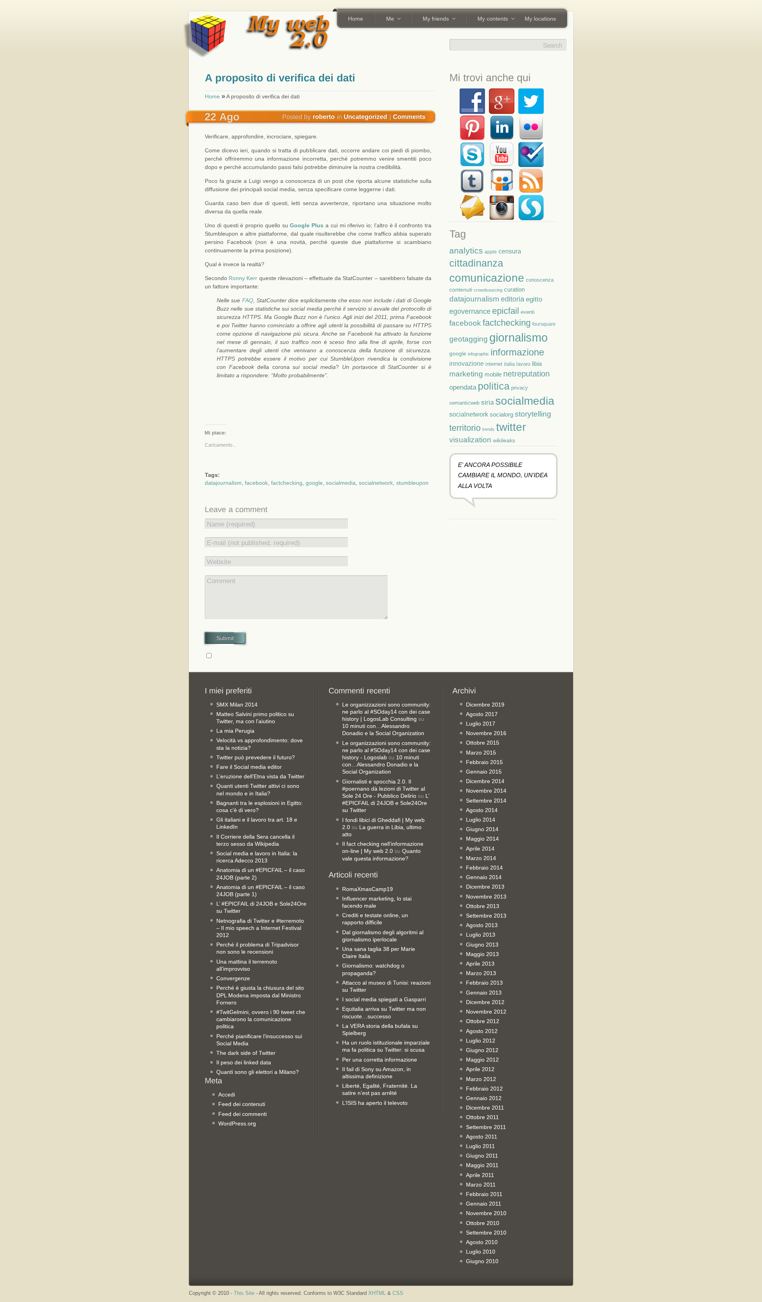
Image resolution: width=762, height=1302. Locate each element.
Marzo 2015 (481, 752)
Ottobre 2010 (482, 1223)
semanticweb (464, 403)
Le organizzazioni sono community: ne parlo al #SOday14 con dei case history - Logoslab (386, 750)
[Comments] (409, 116)
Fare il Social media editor (249, 767)
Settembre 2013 (486, 915)
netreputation (526, 373)
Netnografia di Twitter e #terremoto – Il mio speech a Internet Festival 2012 (260, 928)
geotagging (468, 339)
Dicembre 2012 (485, 1002)
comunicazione (486, 278)
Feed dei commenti (242, 1114)
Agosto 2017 (482, 714)
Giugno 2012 (482, 1050)
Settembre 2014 (486, 800)
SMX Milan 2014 (237, 704)
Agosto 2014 (482, 810)
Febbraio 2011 (484, 1194)
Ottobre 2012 (482, 1021)
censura (509, 251)
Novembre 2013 (486, 896)
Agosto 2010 (482, 1242)
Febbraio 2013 (484, 982)
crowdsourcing (488, 290)
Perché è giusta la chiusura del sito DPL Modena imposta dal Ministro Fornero (260, 995)
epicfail (505, 311)
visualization (470, 440)
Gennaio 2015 (484, 771)
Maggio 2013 (482, 954)
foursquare (544, 323)
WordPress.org (237, 1123)
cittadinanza (476, 263)
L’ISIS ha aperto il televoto (375, 1103)
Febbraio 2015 (484, 762)
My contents (490, 19)
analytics (466, 250)
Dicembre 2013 (485, 886)
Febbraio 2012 (484, 1088)
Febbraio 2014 (484, 867)
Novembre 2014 (486, 790)
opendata (462, 387)
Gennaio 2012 (484, 1098)
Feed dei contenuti (241, 1104)
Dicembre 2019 (485, 704)
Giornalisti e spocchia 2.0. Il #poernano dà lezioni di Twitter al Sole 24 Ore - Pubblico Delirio (383, 788)
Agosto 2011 (481, 1136)
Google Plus (306, 225)
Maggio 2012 (482, 1059)
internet (493, 364)
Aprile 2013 (480, 963)
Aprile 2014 (480, 848)
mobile (493, 374)
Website (219, 562)
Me (387, 19)
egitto (534, 299)
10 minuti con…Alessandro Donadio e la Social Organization (380, 764)
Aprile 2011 (480, 1175)
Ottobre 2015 (482, 742)
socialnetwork (376, 483)
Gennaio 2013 (484, 992)
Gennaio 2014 (484, 877)
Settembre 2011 (486, 1127)
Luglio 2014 (480, 819)
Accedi (226, 1094)
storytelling (533, 414)
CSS (398, 1293)
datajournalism (223, 483)
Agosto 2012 (482, 1031)
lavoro (523, 364)
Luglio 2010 (480, 1251)
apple (491, 251)
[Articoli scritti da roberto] (324, 116)
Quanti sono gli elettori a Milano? (257, 1072)
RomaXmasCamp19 (367, 889)
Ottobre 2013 (482, 906)
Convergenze (233, 978)
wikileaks (504, 440)
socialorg (501, 414)
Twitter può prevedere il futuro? (255, 757)
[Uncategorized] (365, 116)
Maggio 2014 (482, 838)
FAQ (247, 300)
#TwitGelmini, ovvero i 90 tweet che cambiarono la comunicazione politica (260, 1019)
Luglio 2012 (480, 1040)
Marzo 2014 (481, 858)
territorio (465, 428)
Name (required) (231, 524)
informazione (517, 352)
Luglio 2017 (480, 723)
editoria (512, 299)
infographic (478, 353)
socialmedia (341, 483)
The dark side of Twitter (245, 1053)
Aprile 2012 (480, 1069)
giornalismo (518, 337)
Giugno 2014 (482, 829)
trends (488, 429)
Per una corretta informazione (379, 1059)
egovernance (470, 311)
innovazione (466, 363)
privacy (519, 388)
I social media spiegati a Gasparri (384, 999)
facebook (256, 483)
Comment (221, 581)
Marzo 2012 (481, 1079)
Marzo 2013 (481, 973)
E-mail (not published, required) (253, 543)
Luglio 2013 (480, 934)
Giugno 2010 (482, 1261)
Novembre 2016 (486, 733)
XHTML (377, 1293)
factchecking (286, 483)
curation (514, 289)
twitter (511, 427)
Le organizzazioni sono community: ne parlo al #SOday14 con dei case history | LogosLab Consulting (386, 711)
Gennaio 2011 (483, 1203)
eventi (528, 312)
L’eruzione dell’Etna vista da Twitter (260, 776)
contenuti (460, 289)
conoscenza (540, 280)
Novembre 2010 (486, 1213)
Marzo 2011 (481, 1184)
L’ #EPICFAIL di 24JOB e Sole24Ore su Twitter (385, 803)
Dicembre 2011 (485, 1107)
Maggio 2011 (482, 1165)
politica (494, 386)
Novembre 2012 (486, 1011)
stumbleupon (412, 483)
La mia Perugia (235, 731)
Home (355, 18)
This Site (244, 1293)
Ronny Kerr (243, 278)
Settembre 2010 (486, 1232)
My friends (433, 19)
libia (537, 363)
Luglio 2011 (480, 1146)
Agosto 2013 (482, 925)
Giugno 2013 (482, 944)
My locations (540, 18)
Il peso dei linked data (243, 1062)
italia (509, 364)
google (314, 483)
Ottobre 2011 (482, 1117)
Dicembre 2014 (485, 781)
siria (487, 402)
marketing (466, 374)
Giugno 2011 (482, 1155)
